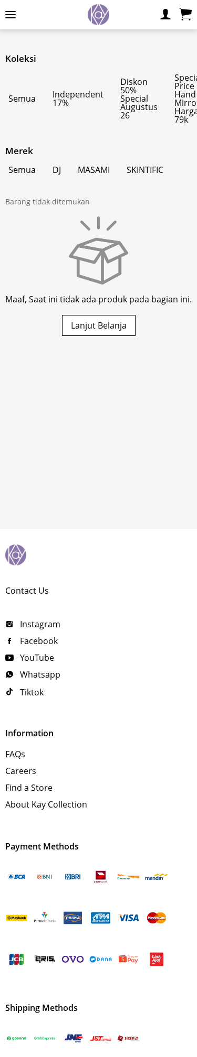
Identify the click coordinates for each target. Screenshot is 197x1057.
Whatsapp (39, 674)
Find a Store (29, 787)
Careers (20, 771)
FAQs (15, 754)
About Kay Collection (46, 804)
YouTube (36, 657)
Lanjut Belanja (99, 325)
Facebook (38, 641)
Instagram (39, 624)
